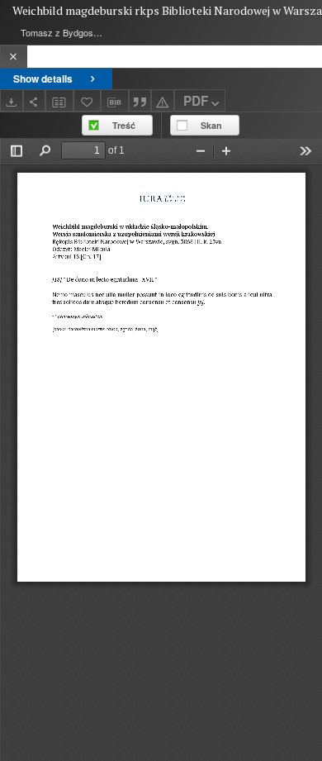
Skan (211, 125)
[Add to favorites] (87, 100)
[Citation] (140, 100)
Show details (43, 78)
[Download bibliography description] (115, 100)
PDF (195, 101)
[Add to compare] (59, 100)
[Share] (34, 100)
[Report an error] (162, 100)
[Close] (13, 56)
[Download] (11, 100)
